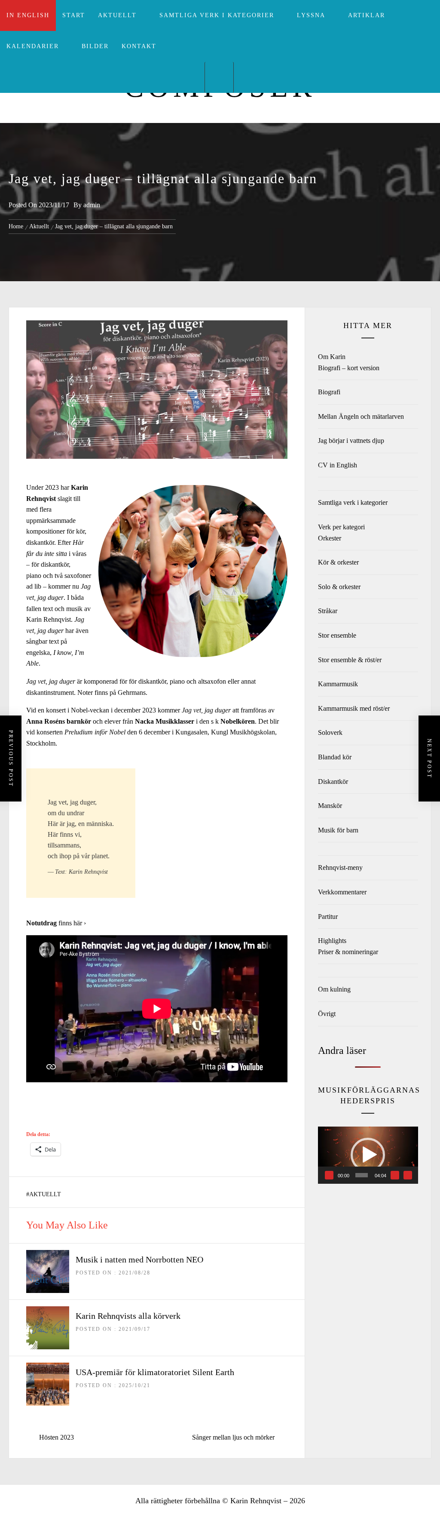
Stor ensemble (337, 635)
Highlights (332, 940)
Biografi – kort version (348, 368)
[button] (368, 1155)
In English (27, 15)
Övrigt (327, 1013)
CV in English (337, 465)
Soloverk (330, 732)
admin (91, 205)
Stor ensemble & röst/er (350, 659)
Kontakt (139, 46)
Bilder (95, 46)
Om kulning (334, 989)
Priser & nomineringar (348, 951)
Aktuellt (117, 15)
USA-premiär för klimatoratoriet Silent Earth (155, 1372)
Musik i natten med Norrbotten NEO (139, 1259)
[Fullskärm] (407, 1175)
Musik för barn (338, 830)
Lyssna (311, 15)
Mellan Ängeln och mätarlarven (361, 416)
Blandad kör (334, 757)
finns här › (72, 923)
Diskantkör (333, 781)
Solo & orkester (339, 586)
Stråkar (327, 610)
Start (73, 15)
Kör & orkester (338, 562)
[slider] (361, 1175)
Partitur (328, 916)
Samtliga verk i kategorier (216, 15)
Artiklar (366, 15)
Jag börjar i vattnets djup (351, 440)
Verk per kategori (341, 527)
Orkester (329, 538)
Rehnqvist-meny (340, 867)
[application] (368, 1155)
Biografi (329, 392)
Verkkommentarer (342, 892)
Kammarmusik (338, 684)
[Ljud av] (395, 1175)
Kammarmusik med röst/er (354, 708)
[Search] (219, 77)
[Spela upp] (329, 1175)
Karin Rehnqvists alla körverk (128, 1315)
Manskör (330, 805)
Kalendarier (32, 46)
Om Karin (331, 356)
